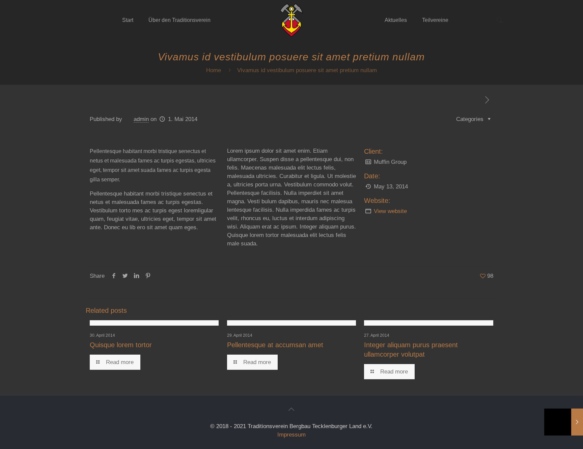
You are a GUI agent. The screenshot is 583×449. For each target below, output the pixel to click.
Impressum (291, 434)
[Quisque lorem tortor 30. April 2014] (563, 422)
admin (141, 119)
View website (390, 211)
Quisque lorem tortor (121, 345)
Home (213, 70)
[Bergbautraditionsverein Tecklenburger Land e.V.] (291, 20)
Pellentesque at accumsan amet (275, 345)
